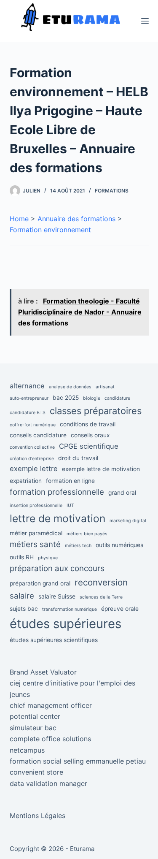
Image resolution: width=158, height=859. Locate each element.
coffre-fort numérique (33, 425)
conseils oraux (90, 435)
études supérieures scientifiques (54, 640)
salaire (22, 596)
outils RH (22, 557)
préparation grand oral (40, 583)
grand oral (122, 492)
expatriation (26, 480)
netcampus (27, 750)
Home (19, 218)
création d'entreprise (32, 458)
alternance (27, 386)
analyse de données (70, 387)
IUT (70, 505)
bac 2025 (66, 397)
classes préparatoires (96, 410)
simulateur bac (33, 728)
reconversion (101, 582)
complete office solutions (50, 738)
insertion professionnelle (36, 505)
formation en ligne (70, 480)
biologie (91, 398)
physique (48, 558)
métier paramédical (36, 533)
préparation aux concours (57, 568)
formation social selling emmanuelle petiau (78, 761)
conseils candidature (38, 435)
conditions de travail (87, 424)
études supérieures (65, 623)
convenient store (36, 772)
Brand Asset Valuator (43, 672)
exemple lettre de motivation (101, 469)
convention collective (32, 447)
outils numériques (119, 545)
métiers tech (78, 545)
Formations (112, 190)
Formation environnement (50, 229)
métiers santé (35, 544)
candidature (117, 398)
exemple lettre (34, 468)
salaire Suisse (56, 596)
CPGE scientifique (88, 446)
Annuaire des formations (76, 218)
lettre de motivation (57, 518)
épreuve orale (120, 608)
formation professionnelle (57, 492)
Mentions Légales (37, 815)
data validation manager (48, 783)
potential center (35, 716)
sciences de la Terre (101, 597)
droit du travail (78, 458)
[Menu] (145, 21)
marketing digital (128, 520)
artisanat (105, 387)
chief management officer (51, 705)
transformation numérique (69, 609)
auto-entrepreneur (29, 398)
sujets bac (24, 608)
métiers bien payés (87, 534)
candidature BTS (28, 412)
